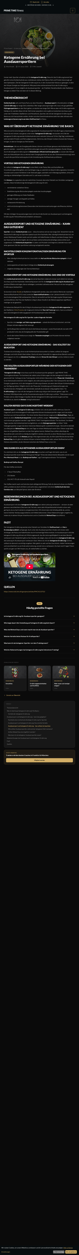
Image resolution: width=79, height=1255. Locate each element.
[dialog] (39, 1250)
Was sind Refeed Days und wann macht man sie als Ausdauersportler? (29, 630)
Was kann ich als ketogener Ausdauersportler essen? (24, 735)
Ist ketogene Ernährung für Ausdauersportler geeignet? (24, 616)
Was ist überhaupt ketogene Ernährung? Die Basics (23, 711)
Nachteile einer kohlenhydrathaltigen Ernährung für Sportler (27, 720)
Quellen (9, 744)
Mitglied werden (39, 760)
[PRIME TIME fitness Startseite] (14, 10)
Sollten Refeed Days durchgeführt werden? (21, 732)
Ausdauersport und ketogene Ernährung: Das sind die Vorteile (28, 723)
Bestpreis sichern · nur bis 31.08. (39, 5)
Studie (19, 292)
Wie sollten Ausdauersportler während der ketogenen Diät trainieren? (30, 729)
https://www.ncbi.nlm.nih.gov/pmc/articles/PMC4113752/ (24, 591)
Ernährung (17, 48)
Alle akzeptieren (71, 1252)
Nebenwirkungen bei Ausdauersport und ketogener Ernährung (27, 738)
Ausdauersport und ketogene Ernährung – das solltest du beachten (29, 726)
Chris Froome (19, 310)
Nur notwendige (58, 1252)
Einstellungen (5, 1252)
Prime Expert (8, 48)
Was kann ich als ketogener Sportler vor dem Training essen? (26, 643)
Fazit (8, 741)
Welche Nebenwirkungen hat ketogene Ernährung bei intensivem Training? (31, 650)
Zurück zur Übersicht (13, 695)
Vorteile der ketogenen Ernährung (19, 714)
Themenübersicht (12, 708)
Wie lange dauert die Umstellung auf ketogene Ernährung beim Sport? (29, 623)
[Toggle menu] (72, 10)
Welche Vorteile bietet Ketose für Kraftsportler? (22, 636)
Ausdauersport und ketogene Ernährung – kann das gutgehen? (26, 717)
